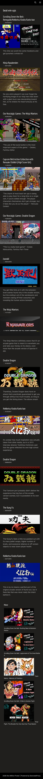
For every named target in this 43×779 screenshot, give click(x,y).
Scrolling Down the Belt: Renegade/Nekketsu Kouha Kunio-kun (19, 18)
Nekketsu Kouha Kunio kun (14, 408)
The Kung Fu (8, 507)
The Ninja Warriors (11, 309)
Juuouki (6, 258)
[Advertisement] (21, 748)
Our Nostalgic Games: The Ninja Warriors (20, 113)
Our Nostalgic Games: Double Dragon (19, 215)
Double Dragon (9, 360)
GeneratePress (35, 776)
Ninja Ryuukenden (10, 62)
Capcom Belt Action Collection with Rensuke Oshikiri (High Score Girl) (18, 161)
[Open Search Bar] (35, 2)
